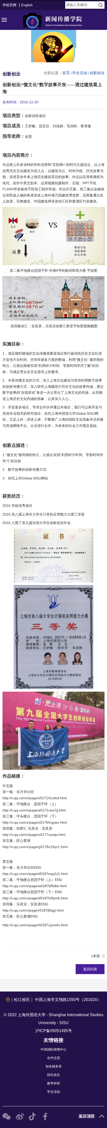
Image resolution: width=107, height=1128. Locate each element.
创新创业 (97, 73)
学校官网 (9, 5)
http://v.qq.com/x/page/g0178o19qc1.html (35, 847)
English (27, 5)
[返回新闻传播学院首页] (53, 20)
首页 (66, 73)
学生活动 (79, 73)
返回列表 (90, 969)
